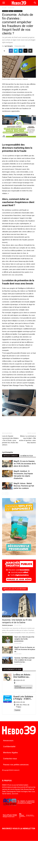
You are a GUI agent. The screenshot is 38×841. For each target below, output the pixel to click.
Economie (11, 8)
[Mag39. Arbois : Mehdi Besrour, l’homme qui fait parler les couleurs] (7, 485)
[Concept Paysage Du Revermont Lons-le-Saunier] (19, 139)
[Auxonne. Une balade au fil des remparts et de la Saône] (19, 605)
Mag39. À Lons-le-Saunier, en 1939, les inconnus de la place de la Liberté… (25, 463)
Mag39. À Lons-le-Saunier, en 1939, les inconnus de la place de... (24, 649)
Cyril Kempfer (9, 46)
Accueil (4, 8)
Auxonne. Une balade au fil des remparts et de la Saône (17, 621)
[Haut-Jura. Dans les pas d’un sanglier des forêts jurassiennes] (7, 639)
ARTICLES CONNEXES (10, 456)
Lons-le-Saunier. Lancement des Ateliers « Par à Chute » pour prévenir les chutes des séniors (10, 440)
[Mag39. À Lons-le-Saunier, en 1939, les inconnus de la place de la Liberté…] (7, 463)
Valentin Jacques (7, 625)
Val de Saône (6, 616)
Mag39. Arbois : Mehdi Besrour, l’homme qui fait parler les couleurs (24, 485)
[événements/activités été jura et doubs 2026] (19, 555)
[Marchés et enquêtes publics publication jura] (19, 582)
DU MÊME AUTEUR (26, 456)
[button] (35, 3)
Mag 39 (11, 11)
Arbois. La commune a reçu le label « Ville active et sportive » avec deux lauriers (27, 439)
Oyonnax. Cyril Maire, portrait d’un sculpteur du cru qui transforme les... (24, 660)
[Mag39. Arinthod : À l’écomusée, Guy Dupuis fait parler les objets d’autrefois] (7, 473)
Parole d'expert (18, 11)
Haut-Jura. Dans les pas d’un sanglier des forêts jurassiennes (24, 639)
